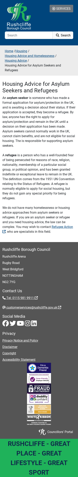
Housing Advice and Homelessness (29, 56)
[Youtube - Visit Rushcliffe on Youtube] (21, 324)
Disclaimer (9, 347)
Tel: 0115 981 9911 (20, 298)
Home (9, 51)
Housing (21, 51)
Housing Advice (16, 60)
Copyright (9, 353)
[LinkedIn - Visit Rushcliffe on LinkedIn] (34, 324)
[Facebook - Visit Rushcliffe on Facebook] (6, 324)
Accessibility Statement (18, 359)
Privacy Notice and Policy (20, 340)
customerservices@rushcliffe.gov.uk (32, 307)
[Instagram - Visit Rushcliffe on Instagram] (28, 324)
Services (63, 8)
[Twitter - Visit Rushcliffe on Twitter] (13, 324)
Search (65, 35)
